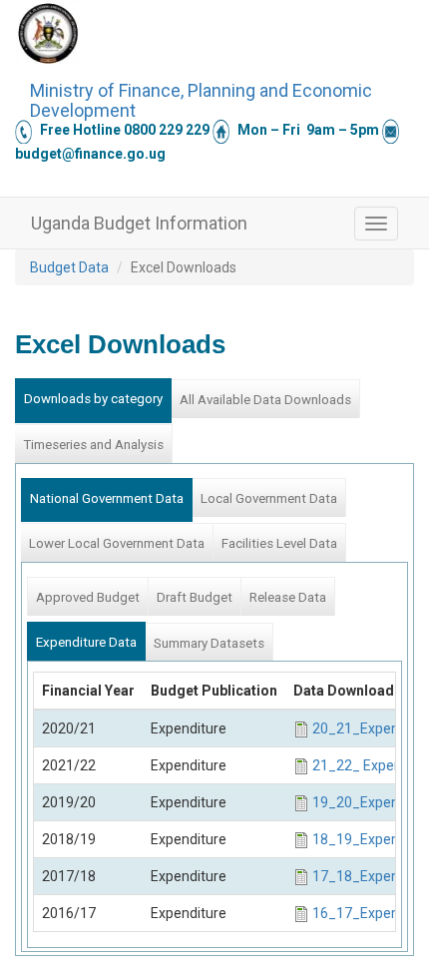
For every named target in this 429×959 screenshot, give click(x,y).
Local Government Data (269, 498)
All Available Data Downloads (265, 399)
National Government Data (107, 498)
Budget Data (69, 267)
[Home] (48, 33)
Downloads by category (93, 398)
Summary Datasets (209, 643)
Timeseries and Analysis (93, 444)
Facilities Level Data (279, 543)
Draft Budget (194, 597)
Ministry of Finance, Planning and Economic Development (201, 98)
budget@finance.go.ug (90, 154)
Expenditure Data (86, 642)
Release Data (287, 597)
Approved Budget (88, 597)
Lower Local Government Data (117, 543)
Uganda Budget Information (139, 223)
